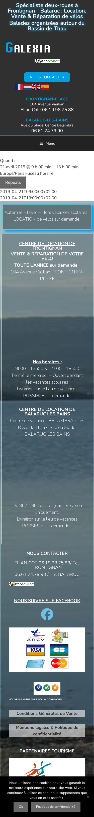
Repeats (13, 182)
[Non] (87, 796)
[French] (19, 86)
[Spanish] (45, 86)
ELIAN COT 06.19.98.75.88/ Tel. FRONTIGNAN (47, 565)
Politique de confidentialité (55, 806)
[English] (36, 86)
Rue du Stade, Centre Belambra (47, 125)
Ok (21, 806)
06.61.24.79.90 (47, 131)
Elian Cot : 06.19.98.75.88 (47, 110)
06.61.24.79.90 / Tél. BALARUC (47, 574)
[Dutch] (28, 86)
